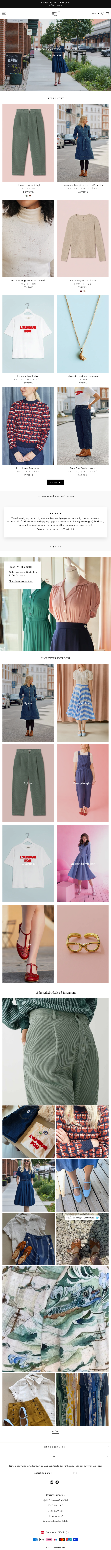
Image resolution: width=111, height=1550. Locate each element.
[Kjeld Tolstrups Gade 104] (55, 604)
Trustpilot (68, 529)
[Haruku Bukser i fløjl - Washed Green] (27, 196)
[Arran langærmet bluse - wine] (81, 291)
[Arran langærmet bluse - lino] (84, 291)
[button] (95, 13)
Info (54, 1456)
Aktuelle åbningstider (21, 580)
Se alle (55, 482)
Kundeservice (54, 1447)
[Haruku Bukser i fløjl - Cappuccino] (30, 196)
